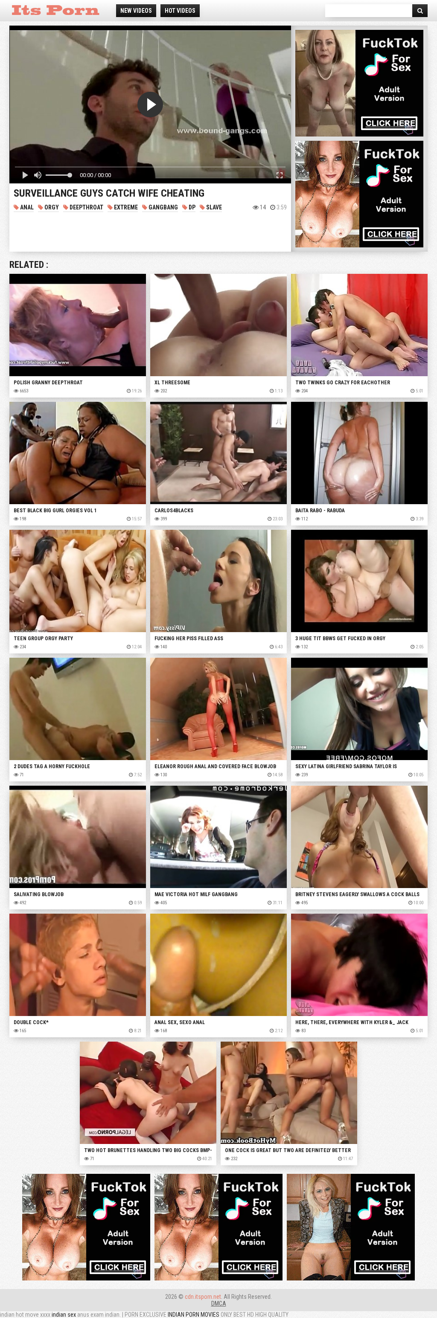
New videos (136, 10)
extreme (125, 207)
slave (213, 207)
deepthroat (85, 207)
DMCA (218, 1303)
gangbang (162, 207)
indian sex (64, 1314)
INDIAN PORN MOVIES (193, 1314)
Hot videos (180, 10)
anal (26, 207)
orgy (51, 207)
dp (191, 207)
